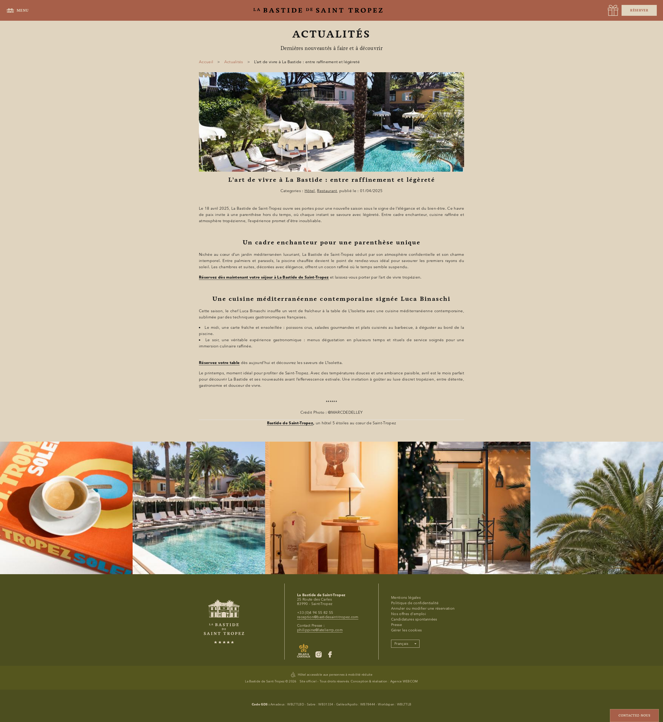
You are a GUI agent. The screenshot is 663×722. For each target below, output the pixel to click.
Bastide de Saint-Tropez (290, 423)
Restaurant (327, 190)
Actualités (233, 62)
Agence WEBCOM (404, 681)
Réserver (639, 10)
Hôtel (310, 190)
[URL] (613, 10)
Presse (396, 625)
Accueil (206, 62)
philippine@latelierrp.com (320, 630)
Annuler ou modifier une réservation (423, 608)
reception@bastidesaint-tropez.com (327, 617)
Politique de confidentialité (414, 603)
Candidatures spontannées (414, 619)
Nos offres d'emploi (408, 614)
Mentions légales (406, 597)
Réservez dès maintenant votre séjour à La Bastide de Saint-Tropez (264, 277)
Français (401, 643)
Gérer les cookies (406, 630)
